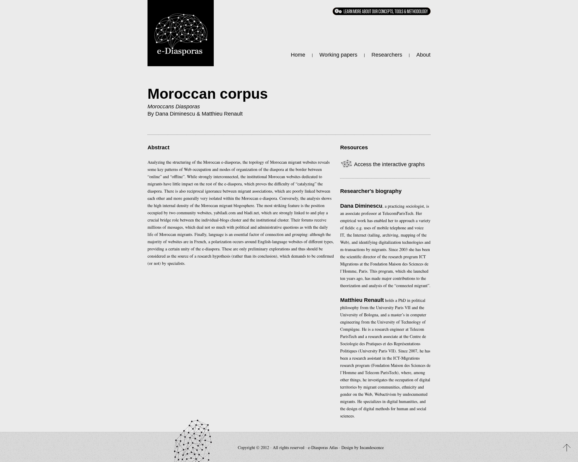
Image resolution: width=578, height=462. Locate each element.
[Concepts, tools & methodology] (381, 11)
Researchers (386, 55)
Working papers (338, 55)
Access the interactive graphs (389, 164)
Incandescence (372, 447)
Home (298, 55)
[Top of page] (566, 447)
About (423, 55)
